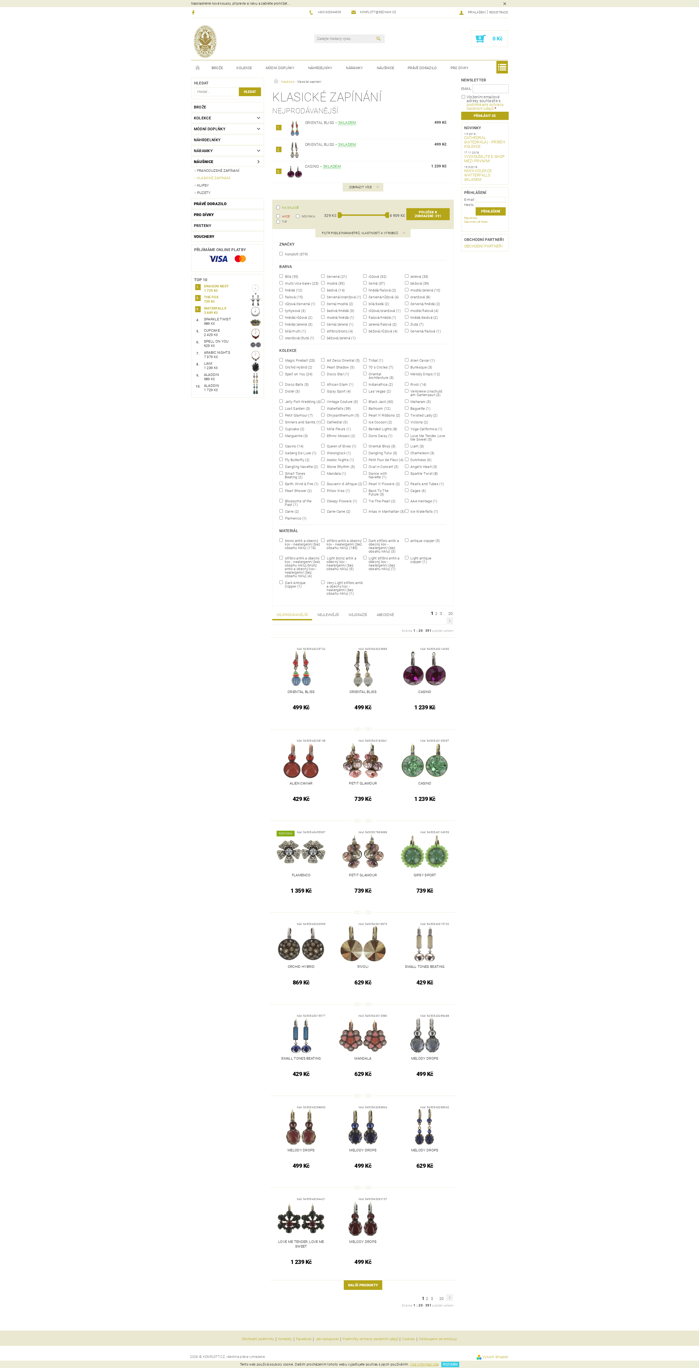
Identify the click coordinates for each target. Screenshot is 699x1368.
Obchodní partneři (484, 239)
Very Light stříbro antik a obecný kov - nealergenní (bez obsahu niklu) (344, 588)
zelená (419, 276)
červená (336, 276)
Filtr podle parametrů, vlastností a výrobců (360, 233)
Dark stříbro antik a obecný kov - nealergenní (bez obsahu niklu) (383, 546)
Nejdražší (358, 615)
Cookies (408, 1339)
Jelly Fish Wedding (302, 401)
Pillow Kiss (338, 491)
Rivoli (418, 384)
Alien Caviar (422, 360)
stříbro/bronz (339, 331)
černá (376, 283)
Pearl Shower (298, 491)
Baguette (420, 408)
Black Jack (380, 401)
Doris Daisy (380, 436)
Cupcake (294, 429)
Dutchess (420, 460)
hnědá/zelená (298, 324)
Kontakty (285, 1339)
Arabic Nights (340, 460)
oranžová (420, 297)
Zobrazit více (360, 187)
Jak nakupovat (327, 1339)
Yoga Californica (426, 429)
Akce (286, 216)
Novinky (472, 128)
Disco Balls (296, 384)
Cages (418, 491)
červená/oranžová (343, 297)
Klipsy (203, 185)
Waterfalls (338, 408)
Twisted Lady (423, 415)
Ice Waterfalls (424, 511)
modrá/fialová (424, 310)
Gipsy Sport (338, 391)
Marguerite (296, 436)
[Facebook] (194, 12)
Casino (323, 166)
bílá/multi (295, 331)
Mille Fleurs (338, 429)
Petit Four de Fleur (386, 460)
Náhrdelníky (320, 68)
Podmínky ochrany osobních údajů (370, 1339)
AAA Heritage (423, 501)
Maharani (420, 401)
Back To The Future (378, 492)
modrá (335, 283)
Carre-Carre (338, 511)
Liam (417, 446)
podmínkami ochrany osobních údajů (485, 106)
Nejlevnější (328, 615)
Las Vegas (379, 391)
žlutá (416, 324)
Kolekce (244, 68)
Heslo (469, 205)
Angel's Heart (423, 466)
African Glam (339, 384)
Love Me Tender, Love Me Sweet (427, 437)
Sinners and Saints (302, 422)
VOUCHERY (204, 236)
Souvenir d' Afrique (344, 484)
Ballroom (379, 408)
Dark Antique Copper (295, 584)
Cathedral (337, 422)
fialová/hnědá (382, 317)
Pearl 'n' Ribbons (384, 415)
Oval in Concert (383, 466)
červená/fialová (425, 331)
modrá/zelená (425, 290)
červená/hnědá (425, 304)
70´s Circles (380, 367)
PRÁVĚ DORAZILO (422, 68)
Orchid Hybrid (298, 367)
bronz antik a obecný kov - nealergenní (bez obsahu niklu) (302, 544)
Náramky (354, 68)
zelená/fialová (382, 324)
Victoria (419, 422)
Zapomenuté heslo (476, 221)
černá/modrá (339, 304)
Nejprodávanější (292, 615)
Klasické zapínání (213, 178)
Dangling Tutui (382, 453)
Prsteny (202, 225)
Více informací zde (424, 1364)
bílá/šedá (378, 304)
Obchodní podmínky (258, 1339)
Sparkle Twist (424, 473)
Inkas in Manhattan (386, 511)
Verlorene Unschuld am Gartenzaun (426, 393)
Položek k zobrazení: (428, 214)
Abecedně (385, 615)
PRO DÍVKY (460, 68)
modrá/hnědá (340, 317)
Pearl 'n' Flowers (384, 484)
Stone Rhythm (340, 466)
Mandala (336, 473)
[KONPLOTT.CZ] (205, 41)
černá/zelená (339, 324)
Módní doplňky (280, 68)
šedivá (335, 290)
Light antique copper (420, 560)
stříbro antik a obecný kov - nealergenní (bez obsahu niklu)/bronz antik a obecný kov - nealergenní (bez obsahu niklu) (302, 567)
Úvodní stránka (198, 68)
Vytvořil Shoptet (495, 1357)
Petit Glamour (298, 415)
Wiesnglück (338, 453)
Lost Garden (297, 408)
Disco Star (337, 374)
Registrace (498, 12)
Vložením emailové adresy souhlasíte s (485, 102)
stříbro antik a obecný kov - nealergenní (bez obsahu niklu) (344, 544)
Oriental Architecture (381, 375)
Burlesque (421, 367)
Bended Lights (382, 429)
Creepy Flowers (341, 501)
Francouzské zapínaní (218, 171)
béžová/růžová (383, 331)
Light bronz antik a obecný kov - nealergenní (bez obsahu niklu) (341, 563)
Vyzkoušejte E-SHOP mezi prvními (484, 158)
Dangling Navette (301, 466)
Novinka (308, 216)
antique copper (425, 541)
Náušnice (385, 68)
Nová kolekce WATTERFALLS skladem (478, 175)
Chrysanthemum (342, 415)
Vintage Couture (342, 401)
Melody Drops (425, 374)
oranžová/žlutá (299, 338)
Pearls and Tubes (427, 484)
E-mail (469, 199)
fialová (293, 297)
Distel (292, 391)
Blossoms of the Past (298, 502)
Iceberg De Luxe (300, 453)
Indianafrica (380, 384)
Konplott (296, 254)
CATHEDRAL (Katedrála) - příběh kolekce (484, 142)
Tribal (375, 360)
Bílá (291, 276)
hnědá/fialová (382, 290)
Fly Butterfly (296, 460)
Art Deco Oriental (343, 360)
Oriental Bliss (330, 122)
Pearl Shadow (340, 367)
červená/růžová (383, 297)
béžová (419, 283)
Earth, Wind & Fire (301, 484)
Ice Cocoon (380, 422)
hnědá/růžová (298, 317)
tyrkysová (295, 310)
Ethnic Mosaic (340, 436)
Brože (217, 68)
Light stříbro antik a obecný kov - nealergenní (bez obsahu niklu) (384, 563)
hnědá (293, 290)
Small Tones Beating (294, 475)
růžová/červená (299, 304)
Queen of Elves (341, 446)
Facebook (304, 1339)
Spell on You (298, 374)
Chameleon (422, 453)
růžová (377, 276)
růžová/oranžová (384, 310)
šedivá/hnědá (340, 310)
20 (450, 613)
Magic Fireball (299, 360)
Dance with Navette (377, 475)
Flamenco (295, 518)
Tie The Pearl (382, 501)
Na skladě (290, 208)
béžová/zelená (341, 338)
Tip (284, 222)
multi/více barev (301, 283)
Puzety (204, 193)
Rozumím (450, 1364)
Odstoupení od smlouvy (438, 1339)
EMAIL (466, 89)
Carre (291, 511)
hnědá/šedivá (424, 317)
